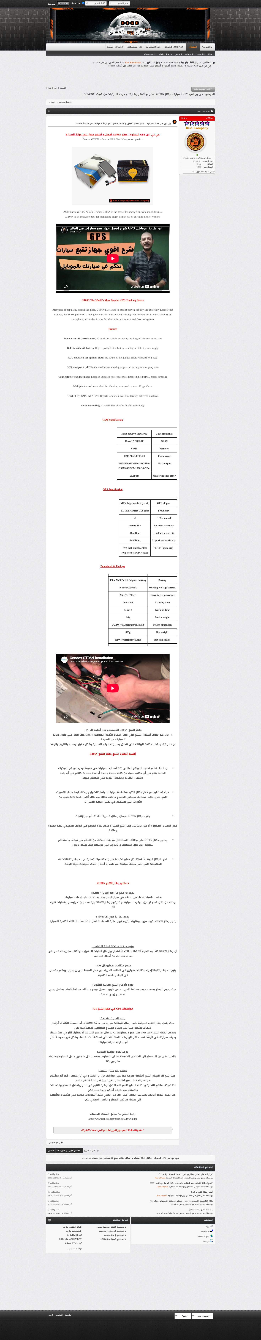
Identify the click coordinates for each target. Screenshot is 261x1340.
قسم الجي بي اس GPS (108, 62)
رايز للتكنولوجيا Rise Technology (181, 62)
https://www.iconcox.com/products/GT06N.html (112, 1118)
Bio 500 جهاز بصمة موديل (201, 1210)
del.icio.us (205, 1231)
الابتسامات (77, 1231)
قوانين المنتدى (75, 1249)
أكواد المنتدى (75, 1227)
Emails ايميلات (115, 47)
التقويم (178, 54)
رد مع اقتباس (54, 1142)
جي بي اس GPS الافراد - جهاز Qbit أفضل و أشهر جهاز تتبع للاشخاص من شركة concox (131, 1158)
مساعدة (51, 4)
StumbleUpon (204, 1236)
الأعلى (51, 1150)
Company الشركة (174, 47)
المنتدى (193, 47)
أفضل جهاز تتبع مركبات (202, 1192)
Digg (207, 1226)
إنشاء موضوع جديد (203, 89)
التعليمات (189, 54)
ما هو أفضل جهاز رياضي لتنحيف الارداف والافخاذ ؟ (181, 1174)
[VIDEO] (78, 1239)
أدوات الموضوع (65, 102)
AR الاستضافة (153, 47)
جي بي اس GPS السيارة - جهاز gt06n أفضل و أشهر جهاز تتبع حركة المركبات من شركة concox (143, 94)
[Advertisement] (130, 77)
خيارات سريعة (150, 54)
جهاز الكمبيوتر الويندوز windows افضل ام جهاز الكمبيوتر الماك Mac (181, 1201)
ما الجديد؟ (207, 47)
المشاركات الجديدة (205, 54)
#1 (49, 111)
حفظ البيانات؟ (76, 3)
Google (206, 1241)
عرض (53, 102)
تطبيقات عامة (166, 54)
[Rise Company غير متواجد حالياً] (197, 140)
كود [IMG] (77, 1235)
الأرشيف (59, 1315)
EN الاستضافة (134, 47)
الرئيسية (68, 1315)
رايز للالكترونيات (142, 62)
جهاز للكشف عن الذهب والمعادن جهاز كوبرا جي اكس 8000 (178, 1183)
